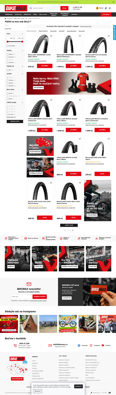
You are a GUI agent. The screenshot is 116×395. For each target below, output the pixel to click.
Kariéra (34, 366)
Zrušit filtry (8, 29)
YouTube (107, 345)
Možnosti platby (63, 362)
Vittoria (12, 62)
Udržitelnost (35, 373)
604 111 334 (78, 7)
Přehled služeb (63, 380)
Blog (86, 375)
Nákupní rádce (89, 373)
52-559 (12, 114)
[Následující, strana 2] (72, 230)
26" (11, 70)
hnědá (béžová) (14, 96)
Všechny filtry (15, 121)
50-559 (12, 112)
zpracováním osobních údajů (38, 301)
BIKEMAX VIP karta (91, 360)
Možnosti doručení (64, 360)
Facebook (85, 345)
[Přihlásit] (99, 8)
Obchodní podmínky (64, 375)
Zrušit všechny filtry (85, 26)
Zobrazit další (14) (11, 117)
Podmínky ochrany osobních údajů (68, 378)
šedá (11, 99)
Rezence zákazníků (37, 378)
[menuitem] (9, 14)
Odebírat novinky (40, 297)
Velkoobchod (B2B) (37, 371)
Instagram (97, 345)
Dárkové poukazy (64, 370)
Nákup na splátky (64, 365)
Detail (102, 174)
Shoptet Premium (96, 392)
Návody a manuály (90, 370)
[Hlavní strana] (6, 18)
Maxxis (12, 54)
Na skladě (12, 46)
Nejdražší (61, 31)
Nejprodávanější (71, 31)
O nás (33, 361)
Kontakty (34, 363)
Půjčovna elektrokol (91, 367)
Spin (11, 60)
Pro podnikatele (90, 378)
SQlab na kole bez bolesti (92, 380)
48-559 (12, 109)
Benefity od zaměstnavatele (67, 367)
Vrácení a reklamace (64, 373)
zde (69, 387)
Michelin (12, 57)
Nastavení (38, 391)
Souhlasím (78, 386)
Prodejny (106, 14)
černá (11, 93)
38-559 (12, 106)
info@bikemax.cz (60, 344)
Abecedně (82, 31)
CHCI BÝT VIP (67, 298)
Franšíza (34, 368)
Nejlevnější (53, 31)
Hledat (64, 8)
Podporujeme (36, 376)
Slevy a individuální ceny (92, 362)
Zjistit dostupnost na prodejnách (37, 61)
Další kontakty (76, 9)
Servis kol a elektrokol (91, 365)
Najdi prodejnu (17, 379)
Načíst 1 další (69, 225)
